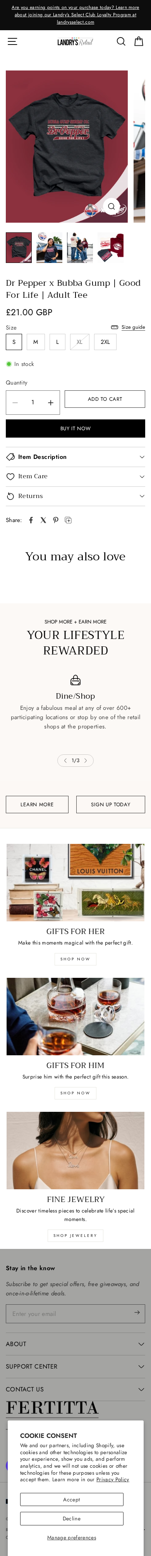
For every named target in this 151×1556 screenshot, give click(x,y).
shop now (75, 959)
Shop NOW (75, 1093)
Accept (71, 1499)
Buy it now (75, 428)
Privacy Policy (112, 1479)
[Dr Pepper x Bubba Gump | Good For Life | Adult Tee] (31, 520)
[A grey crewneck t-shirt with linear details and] (67, 146)
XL (80, 342)
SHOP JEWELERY (75, 1235)
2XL (105, 342)
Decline (72, 1518)
